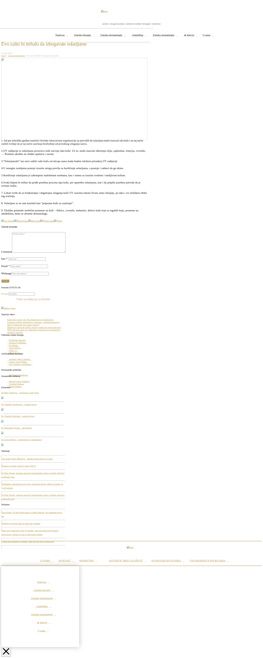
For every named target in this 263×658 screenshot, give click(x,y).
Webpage (6, 273)
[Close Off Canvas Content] (6, 652)
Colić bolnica (14, 348)
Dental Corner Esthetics (19, 381)
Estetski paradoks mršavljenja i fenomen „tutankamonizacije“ (33, 322)
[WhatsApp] (47, 221)
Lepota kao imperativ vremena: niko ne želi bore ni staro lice (27, 542)
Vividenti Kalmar (16, 384)
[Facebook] (7, 221)
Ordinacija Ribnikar (17, 343)
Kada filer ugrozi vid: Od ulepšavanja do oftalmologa (30, 320)
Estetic (3, 56)
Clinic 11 (13, 350)
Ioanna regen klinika (18, 362)
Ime (4, 258)
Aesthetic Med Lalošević (19, 359)
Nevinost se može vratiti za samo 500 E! (18, 466)
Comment (6, 251)
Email (5, 266)
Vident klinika (15, 387)
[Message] (34, 221)
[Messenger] (21, 221)
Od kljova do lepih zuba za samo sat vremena (20, 523)
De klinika (13, 345)
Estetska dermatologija (16, 56)
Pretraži (4, 294)
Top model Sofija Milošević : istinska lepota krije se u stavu (27, 459)
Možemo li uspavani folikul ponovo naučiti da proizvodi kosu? (34, 327)
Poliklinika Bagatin (17, 340)
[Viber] (58, 221)
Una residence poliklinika (20, 364)
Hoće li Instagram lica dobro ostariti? (23, 325)
